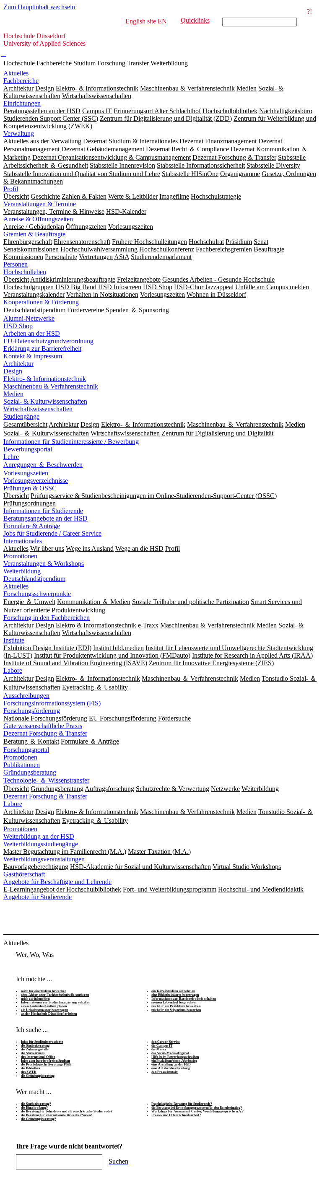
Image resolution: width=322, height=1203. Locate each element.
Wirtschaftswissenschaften (38, 408)
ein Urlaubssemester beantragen (44, 1010)
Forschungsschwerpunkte (37, 593)
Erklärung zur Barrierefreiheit (42, 348)
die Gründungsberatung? (38, 1119)
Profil (10, 188)
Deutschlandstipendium (34, 578)
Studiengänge (21, 416)
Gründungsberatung (29, 772)
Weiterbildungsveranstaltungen (44, 859)
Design (12, 371)
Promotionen (20, 556)
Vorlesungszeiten (25, 473)
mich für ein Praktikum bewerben (175, 1006)
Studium (84, 63)
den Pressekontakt (164, 1072)
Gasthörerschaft (24, 874)
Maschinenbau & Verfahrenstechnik (50, 386)
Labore (12, 670)
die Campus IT (161, 1045)
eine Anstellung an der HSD (171, 1064)
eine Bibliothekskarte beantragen (175, 995)
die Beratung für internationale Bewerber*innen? (56, 1115)
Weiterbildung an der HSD (38, 836)
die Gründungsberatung (38, 1076)
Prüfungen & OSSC (30, 488)
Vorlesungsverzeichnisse (35, 480)
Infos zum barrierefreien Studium (45, 1061)
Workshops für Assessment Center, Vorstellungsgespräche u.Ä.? (197, 1111)
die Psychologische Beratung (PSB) (46, 1064)
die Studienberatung (35, 1045)
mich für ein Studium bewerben (43, 991)
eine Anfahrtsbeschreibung (170, 1068)
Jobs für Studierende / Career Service (52, 533)
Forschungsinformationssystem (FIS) (52, 703)
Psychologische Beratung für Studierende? (181, 1104)
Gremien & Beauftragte (34, 234)
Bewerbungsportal (27, 449)
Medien (13, 393)
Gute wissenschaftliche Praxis (42, 725)
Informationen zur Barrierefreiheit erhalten (183, 999)
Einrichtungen (22, 103)
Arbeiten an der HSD (31, 333)
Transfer (138, 63)
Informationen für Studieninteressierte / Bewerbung (71, 441)
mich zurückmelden (35, 999)
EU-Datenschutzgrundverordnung (48, 341)
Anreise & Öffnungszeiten (38, 219)
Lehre (11, 456)
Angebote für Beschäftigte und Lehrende (57, 881)
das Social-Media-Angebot (170, 1053)
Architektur (18, 363)
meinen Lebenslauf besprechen (173, 1002)
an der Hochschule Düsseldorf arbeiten (49, 1014)
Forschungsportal (26, 749)
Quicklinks (195, 20)
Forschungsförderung (31, 710)
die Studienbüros (32, 1053)
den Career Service (165, 1042)
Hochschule (19, 63)
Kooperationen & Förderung (41, 302)
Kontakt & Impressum (32, 356)
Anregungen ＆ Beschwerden (43, 464)
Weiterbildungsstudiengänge (40, 844)
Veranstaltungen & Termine (39, 203)
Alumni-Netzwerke (29, 318)
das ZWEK (28, 1072)
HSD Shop (18, 325)
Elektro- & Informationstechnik (44, 378)
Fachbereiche (54, 63)
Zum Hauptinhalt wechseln (39, 6)
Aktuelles (16, 73)
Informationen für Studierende (43, 510)
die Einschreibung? (34, 1108)
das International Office (38, 1057)
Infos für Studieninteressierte (42, 1042)
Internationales (22, 540)
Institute (13, 640)
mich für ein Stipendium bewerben (176, 1010)
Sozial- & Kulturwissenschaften (45, 401)
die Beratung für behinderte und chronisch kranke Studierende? (66, 1111)
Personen (15, 264)
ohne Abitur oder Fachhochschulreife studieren (55, 995)
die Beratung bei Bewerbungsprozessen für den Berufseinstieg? (196, 1108)
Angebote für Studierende (37, 896)
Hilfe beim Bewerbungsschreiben (175, 1057)
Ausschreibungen (26, 695)
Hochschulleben (24, 271)
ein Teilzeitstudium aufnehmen (173, 991)
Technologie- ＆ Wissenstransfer (46, 780)
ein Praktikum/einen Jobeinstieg (174, 1061)
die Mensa (158, 1049)
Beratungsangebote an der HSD (45, 518)
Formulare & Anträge (31, 525)
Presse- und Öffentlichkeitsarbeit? (176, 1115)
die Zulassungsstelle (35, 1049)
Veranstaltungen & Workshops (43, 563)
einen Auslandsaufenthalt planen (44, 1006)
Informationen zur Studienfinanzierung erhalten (55, 1002)
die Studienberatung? (36, 1104)
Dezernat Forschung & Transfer (45, 733)
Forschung (111, 63)
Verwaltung (18, 133)
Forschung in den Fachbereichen (46, 617)
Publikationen (21, 764)
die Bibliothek (30, 1068)
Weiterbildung (169, 63)
